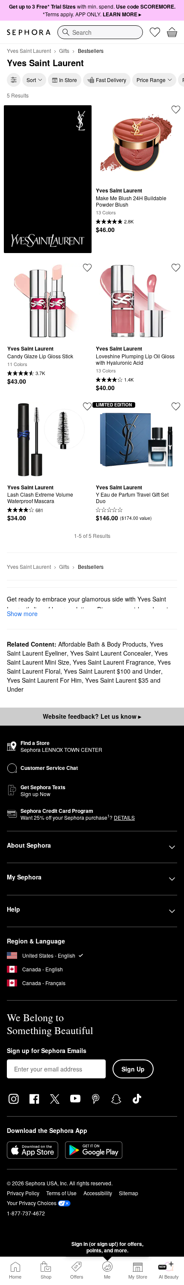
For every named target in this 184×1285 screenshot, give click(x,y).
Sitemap (128, 1192)
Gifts (64, 50)
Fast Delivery (111, 79)
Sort (31, 79)
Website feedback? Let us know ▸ (92, 716)
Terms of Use (61, 1192)
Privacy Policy (23, 1192)
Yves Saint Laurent (29, 50)
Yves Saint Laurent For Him (44, 680)
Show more (22, 613)
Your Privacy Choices (31, 1202)
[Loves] (154, 32)
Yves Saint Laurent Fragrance (113, 662)
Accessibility (97, 1192)
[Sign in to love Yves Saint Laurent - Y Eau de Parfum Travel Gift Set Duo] (176, 406)
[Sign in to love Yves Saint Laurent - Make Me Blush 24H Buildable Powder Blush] (176, 109)
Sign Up (133, 1069)
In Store (68, 79)
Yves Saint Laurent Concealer (110, 653)
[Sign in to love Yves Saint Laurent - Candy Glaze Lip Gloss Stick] (87, 267)
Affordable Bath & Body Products (102, 644)
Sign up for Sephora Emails (46, 1051)
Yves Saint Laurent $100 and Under (112, 671)
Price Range (151, 79)
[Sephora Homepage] (28, 32)
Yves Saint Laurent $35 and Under (83, 684)
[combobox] (100, 32)
